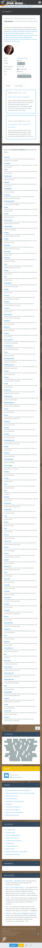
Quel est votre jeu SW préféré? (14, 812)
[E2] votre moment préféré (18, 97)
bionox (6, 616)
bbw (5, 654)
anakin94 (6, 585)
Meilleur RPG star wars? (12, 815)
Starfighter (21, 756)
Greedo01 (7, 610)
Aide (21, 945)
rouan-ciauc (7, 541)
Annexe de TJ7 (10, 843)
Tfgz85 (6, 207)
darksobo (7, 258)
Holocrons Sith (10, 849)
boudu (6, 384)
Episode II (31, 739)
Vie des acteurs (26, 760)
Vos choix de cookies (24, 929)
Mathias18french (9, 402)
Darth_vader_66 (9, 673)
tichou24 (6, 295)
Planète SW (31, 750)
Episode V (34, 741)
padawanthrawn (9, 679)
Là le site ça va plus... (12, 798)
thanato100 (7, 390)
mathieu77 (7, 421)
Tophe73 (6, 698)
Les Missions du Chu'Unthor (14, 840)
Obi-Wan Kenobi (20, 750)
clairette (6, 497)
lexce (5, 572)
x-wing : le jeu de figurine (13, 809)
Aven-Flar (7, 157)
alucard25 (7, 579)
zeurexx (6, 547)
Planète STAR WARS (15, 2)
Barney (6, 415)
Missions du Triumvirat (12, 838)
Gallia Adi (8, 913)
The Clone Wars (14, 758)
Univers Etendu (15, 760)
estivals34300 (8, 692)
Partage (13, 945)
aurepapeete (8, 188)
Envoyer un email (22, 58)
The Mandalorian (26, 758)
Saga (20, 754)
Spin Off (12, 756)
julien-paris (7, 660)
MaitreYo (6, 472)
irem (5, 277)
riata (5, 516)
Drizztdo (6, 434)
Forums (8, 86)
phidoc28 (7, 453)
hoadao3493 (7, 509)
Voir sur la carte (25, 76)
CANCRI (6, 446)
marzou (6, 478)
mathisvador (8, 176)
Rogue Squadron (11, 754)
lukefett (6, 333)
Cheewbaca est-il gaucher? (13, 807)
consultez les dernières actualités (21, 31)
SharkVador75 (8, 346)
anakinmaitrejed (9, 201)
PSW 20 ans (13, 752)
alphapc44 (7, 629)
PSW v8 (4, 929)
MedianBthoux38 (9, 440)
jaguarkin (7, 641)
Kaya (5, 686)
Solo (6, 756)
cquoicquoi (7, 597)
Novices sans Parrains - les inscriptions (17, 851)
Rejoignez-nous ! (7, 931)
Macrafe (6, 535)
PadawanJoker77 (9, 365)
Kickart (6, 409)
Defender (7, 302)
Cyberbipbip (7, 283)
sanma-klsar (7, 711)
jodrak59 (6, 182)
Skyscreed (7, 251)
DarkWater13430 (9, 358)
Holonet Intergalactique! (13, 835)
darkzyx (6, 377)
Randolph (7, 245)
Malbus (20, 881)
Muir (5, 491)
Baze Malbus (9, 881)
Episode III (8, 741)
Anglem (6, 289)
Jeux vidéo (9, 748)
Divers (16, 739)
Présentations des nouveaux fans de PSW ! (18, 790)
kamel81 (6, 604)
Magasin (23, 748)
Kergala (6, 270)
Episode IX (25, 741)
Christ (6, 352)
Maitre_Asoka (8, 220)
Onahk (7, 898)
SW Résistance (32, 756)
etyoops (6, 232)
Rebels (21, 752)
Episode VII (20, 743)
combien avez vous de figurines (15, 801)
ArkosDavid (7, 503)
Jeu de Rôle (33, 746)
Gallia (20, 913)
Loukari (6, 214)
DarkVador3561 (8, 459)
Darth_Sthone (8, 667)
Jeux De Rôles (19, 86)
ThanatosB (7, 163)
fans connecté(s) (16, 776)
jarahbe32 (7, 321)
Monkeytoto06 (8, 623)
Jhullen (6, 239)
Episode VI (11, 743)
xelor (5, 528)
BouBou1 (6, 428)
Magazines (32, 748)
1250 (22, 63)
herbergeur (9, 804)
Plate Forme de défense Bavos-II (15, 887)
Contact (33, 929)
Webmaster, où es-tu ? (12, 796)
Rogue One (28, 752)
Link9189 (6, 591)
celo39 (6, 704)
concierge (7, 195)
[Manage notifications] (38, 933)
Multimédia (10, 750)
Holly (5, 264)
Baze (16, 881)
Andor (9, 739)
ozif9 (5, 484)
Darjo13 (6, 553)
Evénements (8, 746)
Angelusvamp (8, 396)
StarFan (6, 522)
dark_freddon (8, 465)
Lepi (7, 906)
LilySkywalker (8, 226)
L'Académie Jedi (10, 832)
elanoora (6, 717)
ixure (5, 635)
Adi (18, 913)
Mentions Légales (12, 929)
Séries (26, 754)
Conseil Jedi (32, 913)
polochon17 (7, 566)
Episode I (22, 739)
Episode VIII (29, 743)
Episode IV (17, 741)
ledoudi (6, 560)
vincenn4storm (8, 648)
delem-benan (8, 314)
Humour (24, 746)
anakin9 (6, 371)
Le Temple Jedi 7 (10, 830)
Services (32, 754)
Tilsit (5, 170)
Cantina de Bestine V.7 (12, 846)
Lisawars (6, 308)
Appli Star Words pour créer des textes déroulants (20, 793)
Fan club (17, 746)
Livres (17, 748)
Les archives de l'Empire (13, 854)
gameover (7, 327)
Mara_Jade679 (8, 339)
